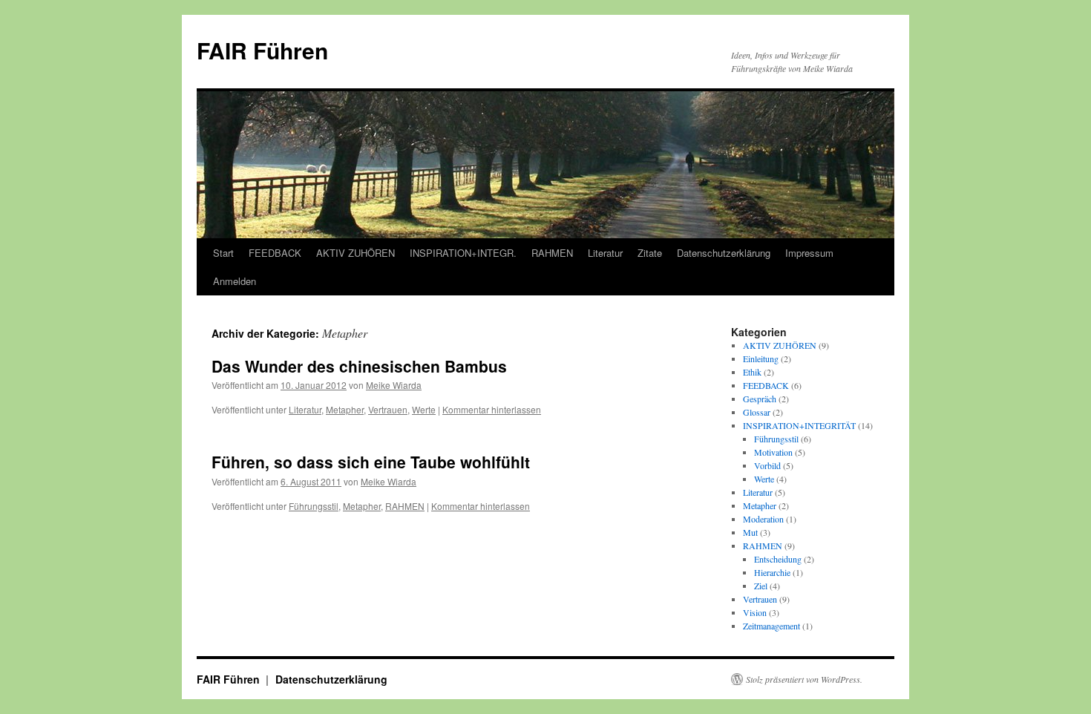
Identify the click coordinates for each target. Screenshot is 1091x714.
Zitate (650, 253)
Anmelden (234, 281)
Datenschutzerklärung (723, 253)
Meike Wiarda (394, 385)
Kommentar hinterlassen (491, 409)
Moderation (763, 519)
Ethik (752, 372)
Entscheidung (778, 559)
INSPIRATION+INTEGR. (463, 253)
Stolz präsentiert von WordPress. (804, 679)
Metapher (345, 409)
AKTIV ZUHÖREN (355, 253)
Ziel (760, 586)
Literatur (605, 253)
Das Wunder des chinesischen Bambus (359, 366)
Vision (755, 612)
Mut (750, 532)
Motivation (773, 452)
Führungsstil (313, 506)
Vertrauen (387, 409)
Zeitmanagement (771, 626)
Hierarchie (772, 572)
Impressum (809, 253)
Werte (424, 409)
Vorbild (767, 465)
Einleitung (761, 358)
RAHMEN (552, 253)
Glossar (756, 412)
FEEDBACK (275, 253)
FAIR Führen (262, 50)
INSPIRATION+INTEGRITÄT (799, 425)
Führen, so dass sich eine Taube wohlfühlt (371, 462)
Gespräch (759, 399)
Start (223, 253)
